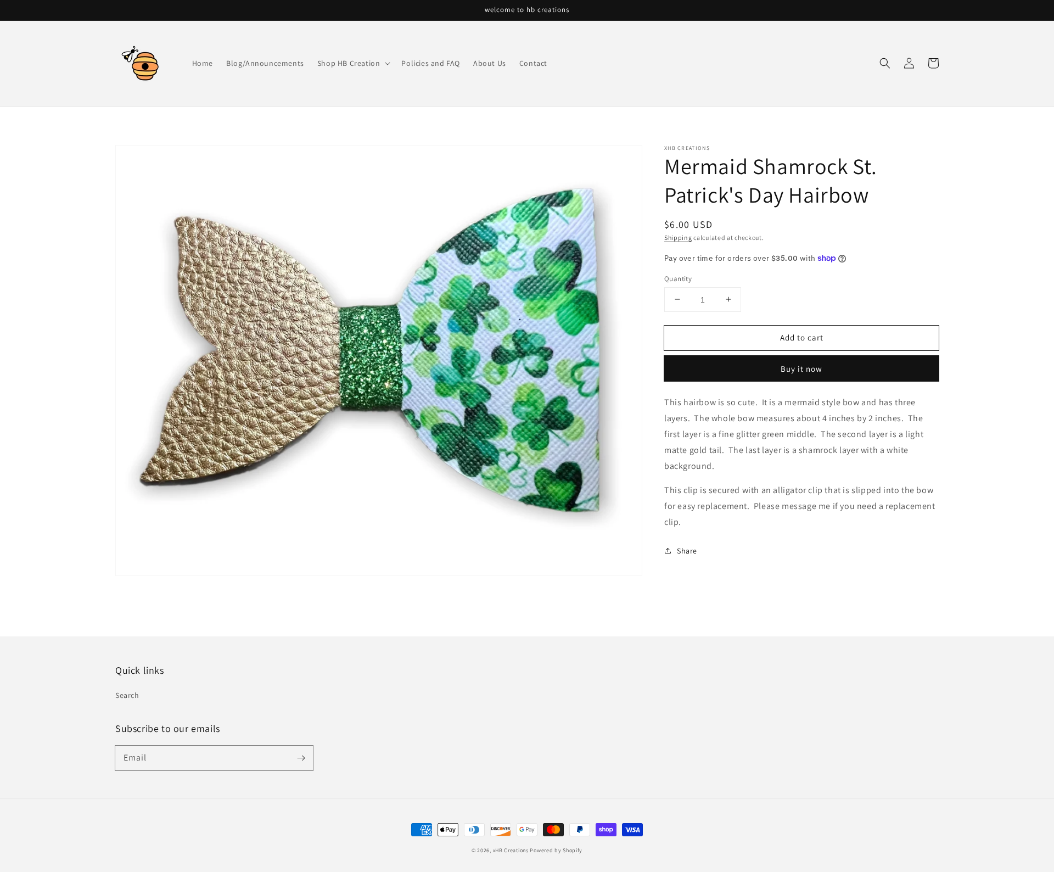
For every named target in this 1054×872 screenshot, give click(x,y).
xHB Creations (511, 850)
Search (127, 695)
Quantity (678, 278)
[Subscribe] (301, 758)
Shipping (678, 237)
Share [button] (687, 550)
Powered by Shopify (556, 850)
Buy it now (801, 369)
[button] (885, 63)
